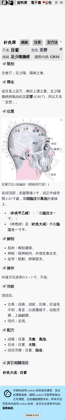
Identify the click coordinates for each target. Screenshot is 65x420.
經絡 (24, 42)
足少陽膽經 (20, 57)
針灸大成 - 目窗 (15, 372)
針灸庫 (10, 42)
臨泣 (45, 213)
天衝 (32, 339)
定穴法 (52, 42)
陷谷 (39, 350)
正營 (29, 97)
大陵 (32, 345)
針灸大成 (39, 224)
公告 (48, 3)
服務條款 (7, 408)
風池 (43, 198)
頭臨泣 (31, 198)
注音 (37, 42)
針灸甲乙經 (20, 213)
